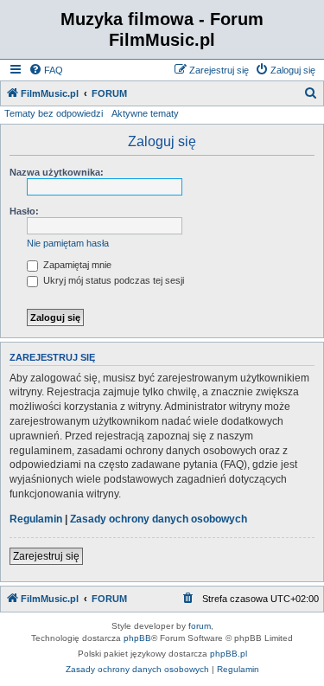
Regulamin (36, 519)
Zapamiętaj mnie (76, 265)
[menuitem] (46, 70)
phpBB (137, 638)
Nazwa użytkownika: (57, 172)
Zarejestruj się (46, 556)
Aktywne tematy (145, 113)
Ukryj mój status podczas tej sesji (112, 280)
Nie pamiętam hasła (68, 243)
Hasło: (24, 211)
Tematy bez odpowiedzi (53, 113)
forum (199, 626)
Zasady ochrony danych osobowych (158, 519)
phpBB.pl (228, 653)
